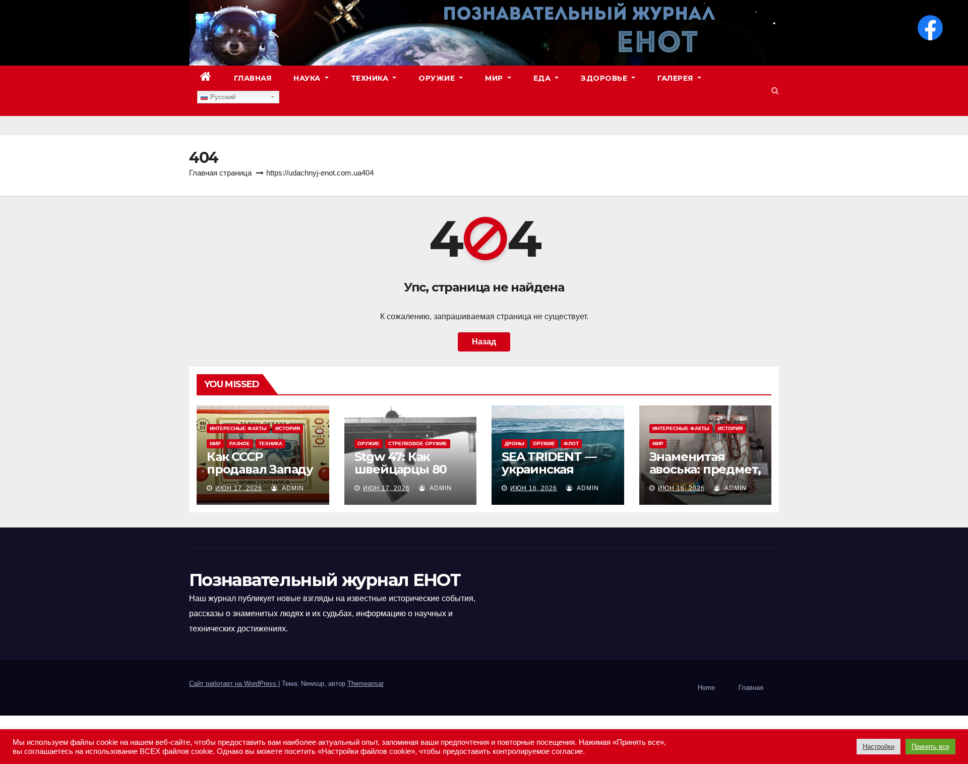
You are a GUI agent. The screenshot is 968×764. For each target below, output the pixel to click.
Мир (495, 78)
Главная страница (220, 172)
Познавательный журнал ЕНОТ (324, 580)
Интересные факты (238, 428)
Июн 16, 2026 (533, 488)
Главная (253, 78)
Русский (221, 97)
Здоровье (605, 78)
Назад (484, 341)
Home (706, 687)
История (287, 428)
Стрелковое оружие (417, 443)
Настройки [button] (878, 746)
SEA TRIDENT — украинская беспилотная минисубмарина (552, 475)
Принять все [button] (930, 746)
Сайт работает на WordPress (233, 683)
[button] (775, 90)
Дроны (514, 443)
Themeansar (365, 683)
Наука (308, 78)
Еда (543, 78)
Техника (371, 78)
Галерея (676, 78)
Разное (239, 443)
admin (292, 488)
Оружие (437, 78)
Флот (571, 443)
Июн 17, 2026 (238, 488)
